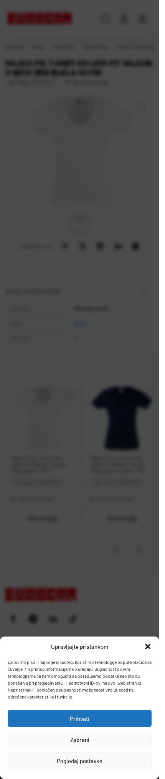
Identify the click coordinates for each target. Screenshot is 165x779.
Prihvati (79, 718)
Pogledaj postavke (79, 760)
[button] (148, 646)
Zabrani (79, 739)
